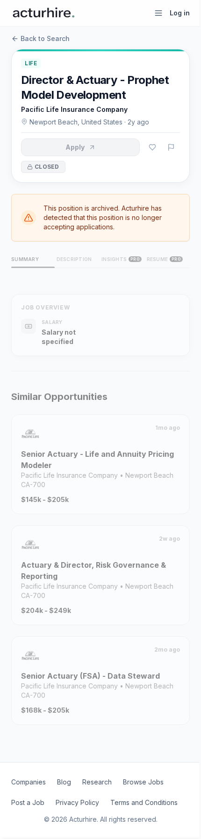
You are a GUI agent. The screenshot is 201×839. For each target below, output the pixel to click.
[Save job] (152, 147)
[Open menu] (158, 13)
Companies (28, 782)
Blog (64, 782)
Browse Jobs (143, 782)
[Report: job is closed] (171, 147)
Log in (180, 13)
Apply (75, 147)
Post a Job (27, 802)
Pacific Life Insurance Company (74, 109)
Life (31, 63)
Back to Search (45, 38)
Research (97, 782)
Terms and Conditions (144, 802)
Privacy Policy (77, 802)
